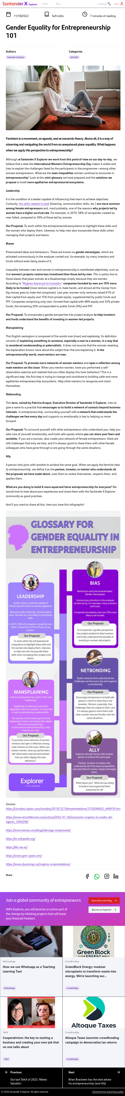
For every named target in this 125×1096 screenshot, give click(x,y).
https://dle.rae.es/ (17, 847)
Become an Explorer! (101, 909)
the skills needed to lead (34, 203)
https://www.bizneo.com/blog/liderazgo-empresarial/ (38, 830)
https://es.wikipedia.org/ (20, 838)
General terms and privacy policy (108, 1091)
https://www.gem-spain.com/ (24, 855)
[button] (97, 877)
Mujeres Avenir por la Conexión (42, 283)
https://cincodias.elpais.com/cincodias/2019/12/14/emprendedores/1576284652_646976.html (64, 808)
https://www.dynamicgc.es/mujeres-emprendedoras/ (38, 864)
